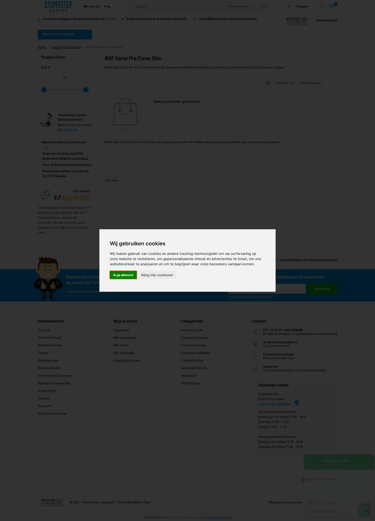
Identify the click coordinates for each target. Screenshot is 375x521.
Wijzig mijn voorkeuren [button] (157, 275)
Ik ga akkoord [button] (123, 275)
